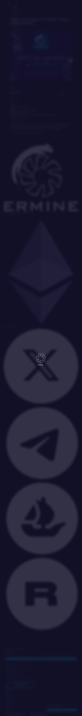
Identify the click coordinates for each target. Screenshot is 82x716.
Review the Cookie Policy (54, 706)
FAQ (11, 96)
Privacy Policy (35, 713)
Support (12, 104)
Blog (11, 75)
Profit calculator (16, 38)
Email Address (10, 652)
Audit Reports (14, 112)
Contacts (12, 116)
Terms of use (43, 713)
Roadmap (13, 79)
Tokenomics (13, 88)
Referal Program (17, 50)
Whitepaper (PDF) (15, 92)
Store (29, 60)
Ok (62, 710)
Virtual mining (17, 11)
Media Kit (12, 108)
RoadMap (46, 60)
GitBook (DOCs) (15, 100)
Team (11, 83)
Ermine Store (16, 24)
